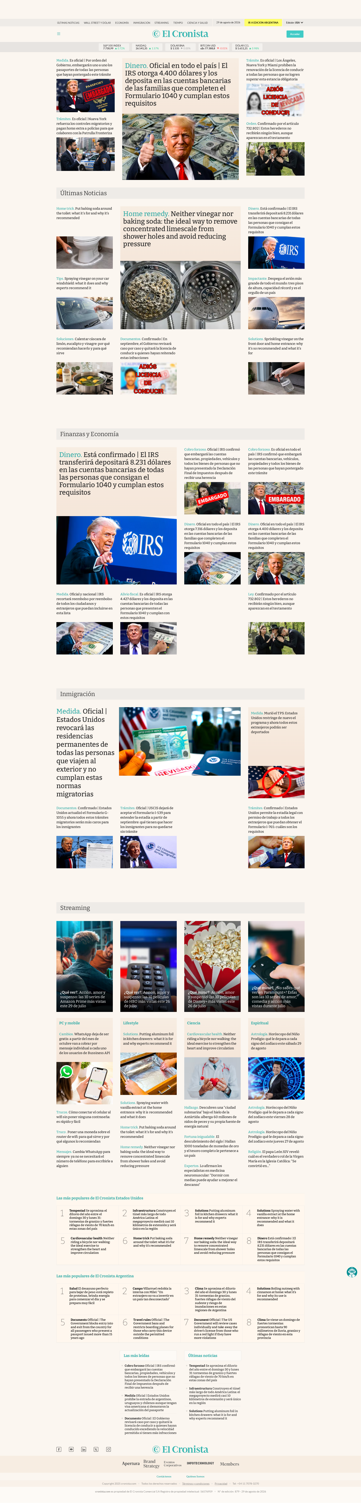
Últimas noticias (68, 22)
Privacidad (221, 1483)
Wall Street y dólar (97, 22)
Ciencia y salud (197, 22)
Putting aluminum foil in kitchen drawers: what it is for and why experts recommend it (216, 1216)
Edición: (293, 22)
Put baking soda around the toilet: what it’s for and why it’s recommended (154, 1241)
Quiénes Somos (195, 1476)
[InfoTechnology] (200, 1464)
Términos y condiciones (195, 1483)
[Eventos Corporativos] (172, 1464)
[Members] (229, 1464)
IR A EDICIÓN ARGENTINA (263, 22)
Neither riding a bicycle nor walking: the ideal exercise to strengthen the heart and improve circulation (92, 1245)
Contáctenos (164, 1476)
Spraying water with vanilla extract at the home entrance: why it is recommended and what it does (278, 1218)
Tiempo (178, 22)
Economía (122, 22)
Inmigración (141, 22)
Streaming (162, 22)
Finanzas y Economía (89, 434)
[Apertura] (131, 1464)
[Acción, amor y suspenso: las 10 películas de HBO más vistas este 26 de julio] (148, 966)
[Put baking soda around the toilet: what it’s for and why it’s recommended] (84, 252)
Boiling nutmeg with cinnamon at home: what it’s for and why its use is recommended (278, 1294)
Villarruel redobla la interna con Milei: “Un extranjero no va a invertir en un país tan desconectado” (153, 1294)
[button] (352, 1272)
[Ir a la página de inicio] (180, 34)
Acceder (295, 34)
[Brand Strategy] (151, 1464)
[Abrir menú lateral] (58, 34)
